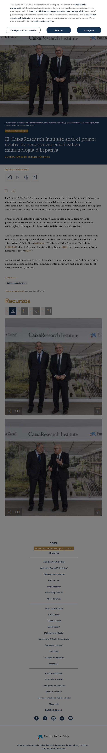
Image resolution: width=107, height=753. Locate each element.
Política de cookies (43, 21)
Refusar (58, 30)
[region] (53, 18)
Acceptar (89, 30)
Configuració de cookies (23, 30)
